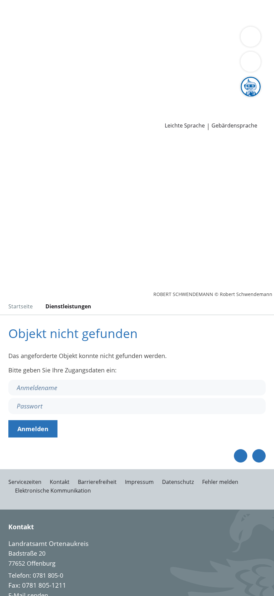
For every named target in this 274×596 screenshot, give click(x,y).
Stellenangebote (27, 98)
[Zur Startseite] (46, 175)
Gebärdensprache (234, 125)
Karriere (11, 90)
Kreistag (11, 73)
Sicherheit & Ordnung (35, 21)
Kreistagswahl (138, 81)
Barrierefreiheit (97, 482)
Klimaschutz (22, 56)
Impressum (139, 482)
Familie (136, 13)
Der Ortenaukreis (29, 47)
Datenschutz (178, 482)
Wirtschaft (81, 21)
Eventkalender (72, 98)
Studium (139, 98)
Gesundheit (114, 21)
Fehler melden (220, 482)
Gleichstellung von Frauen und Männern (187, 56)
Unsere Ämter (19, 30)
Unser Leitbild (253, 98)
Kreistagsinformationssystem (46, 81)
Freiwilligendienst (207, 98)
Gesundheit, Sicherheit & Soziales (102, 47)
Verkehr (113, 13)
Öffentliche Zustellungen (95, 116)
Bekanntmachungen (101, 56)
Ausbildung (109, 98)
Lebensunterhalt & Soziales (63, 13)
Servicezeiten (24, 482)
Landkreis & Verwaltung (33, 39)
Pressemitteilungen (32, 116)
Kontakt (60, 482)
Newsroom (15, 107)
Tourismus (56, 56)
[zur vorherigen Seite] (240, 456)
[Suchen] (251, 62)
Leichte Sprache (185, 125)
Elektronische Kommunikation (53, 490)
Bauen (14, 13)
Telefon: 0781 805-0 (35, 575)
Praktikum (166, 98)
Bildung (161, 47)
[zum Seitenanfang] (259, 456)
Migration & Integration (181, 13)
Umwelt (143, 21)
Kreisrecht (103, 81)
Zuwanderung (193, 47)
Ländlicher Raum (238, 47)
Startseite (20, 306)
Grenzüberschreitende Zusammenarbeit (61, 64)
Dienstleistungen (23, 4)
